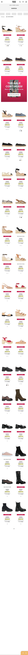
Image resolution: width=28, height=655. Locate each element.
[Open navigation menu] (2, 2)
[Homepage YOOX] (14, 2)
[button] (14, 528)
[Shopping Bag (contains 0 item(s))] (26, 2)
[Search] (20, 2)
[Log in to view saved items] (23, 2)
